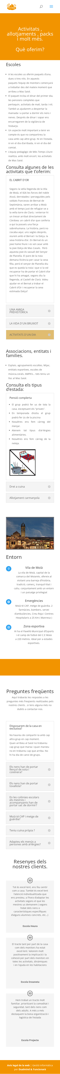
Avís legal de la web (18, 1065)
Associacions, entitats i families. (28, 353)
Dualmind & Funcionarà (32, 1069)
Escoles (13, 64)
